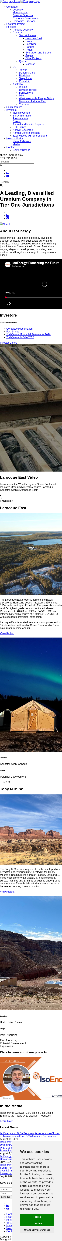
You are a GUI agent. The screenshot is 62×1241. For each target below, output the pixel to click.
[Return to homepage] (10, 1)
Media (16, 144)
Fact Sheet (12, 331)
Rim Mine (24, 75)
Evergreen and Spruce (38, 52)
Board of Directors (23, 15)
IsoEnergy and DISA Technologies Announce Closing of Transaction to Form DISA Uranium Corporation (30, 1135)
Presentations (20, 118)
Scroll (6, 224)
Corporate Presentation (19, 328)
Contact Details (21, 150)
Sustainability (14, 107)
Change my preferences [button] (37, 1229)
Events (17, 121)
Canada (17, 32)
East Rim (30, 44)
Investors (11, 110)
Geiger (29, 55)
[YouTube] (7, 176)
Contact (10, 147)
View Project (7, 633)
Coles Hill (24, 81)
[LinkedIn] (7, 173)
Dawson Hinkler (28, 89)
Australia (18, 84)
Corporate (12, 6)
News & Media (14, 138)
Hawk (28, 41)
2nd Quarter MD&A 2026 (20, 337)
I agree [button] (37, 1216)
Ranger (29, 47)
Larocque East (33, 38)
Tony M (23, 69)
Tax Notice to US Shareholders (30, 135)
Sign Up (5, 1197)
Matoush (30, 64)
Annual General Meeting (26, 132)
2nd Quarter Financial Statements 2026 (28, 334)
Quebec (23, 61)
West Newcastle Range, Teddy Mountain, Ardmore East (36, 100)
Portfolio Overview (23, 29)
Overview (18, 9)
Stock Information (22, 115)
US (14, 67)
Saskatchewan (27, 35)
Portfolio (11, 26)
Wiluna (23, 87)
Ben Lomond (26, 92)
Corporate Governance (25, 18)
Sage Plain (25, 78)
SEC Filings (19, 127)
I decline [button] (37, 1223)
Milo (21, 95)
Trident (29, 49)
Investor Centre (21, 112)
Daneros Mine (27, 72)
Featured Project (15, 24)
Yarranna (24, 104)
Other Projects (33, 58)
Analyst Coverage (23, 130)
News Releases (22, 141)
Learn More (6, 1121)
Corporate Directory (24, 21)
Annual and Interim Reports (28, 124)
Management (20, 12)
